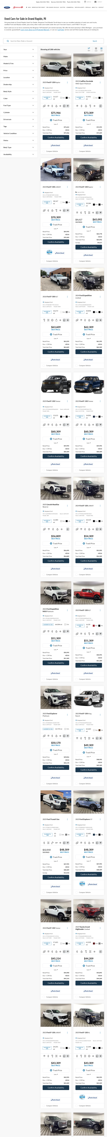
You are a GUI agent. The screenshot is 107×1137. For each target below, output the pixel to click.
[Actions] (67, 82)
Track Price (57, 120)
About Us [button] (94, 7)
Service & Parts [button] (79, 7)
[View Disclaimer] (60, 106)
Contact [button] (101, 7)
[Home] (26, 7)
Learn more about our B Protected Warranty (34, 30)
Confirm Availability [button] (56, 137)
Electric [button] (62, 7)
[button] (69, 65)
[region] (56, 130)
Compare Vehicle (52, 151)
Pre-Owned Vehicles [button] (52, 7)
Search (95, 41)
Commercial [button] (70, 7)
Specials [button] (88, 7)
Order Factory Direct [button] (38, 7)
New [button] (29, 7)
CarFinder (60, 30)
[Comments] (64, 106)
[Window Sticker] (67, 106)
